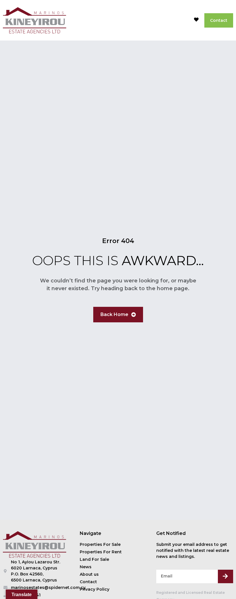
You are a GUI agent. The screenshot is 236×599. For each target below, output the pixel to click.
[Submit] (225, 576)
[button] (183, 20)
